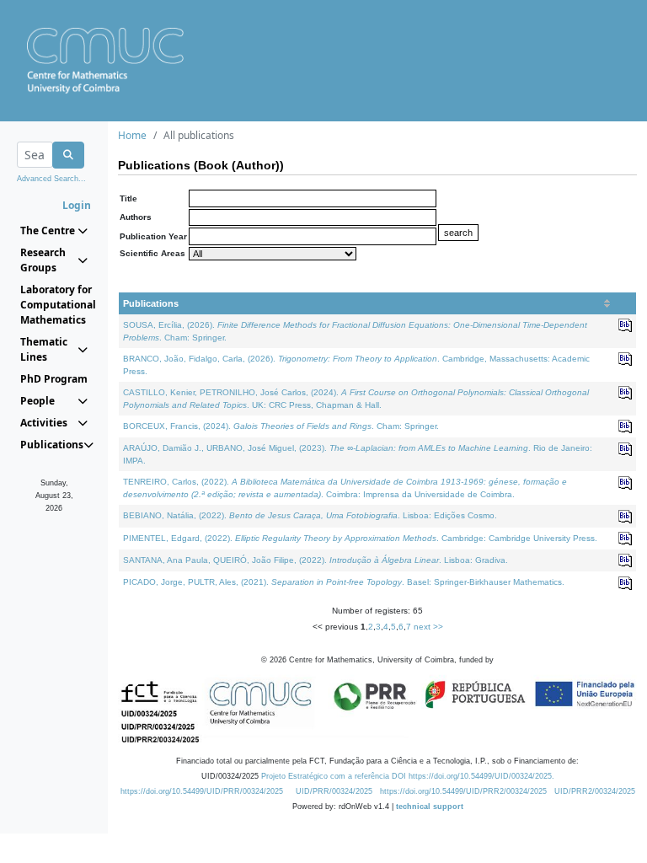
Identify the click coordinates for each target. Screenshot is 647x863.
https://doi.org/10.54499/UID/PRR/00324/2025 (201, 791)
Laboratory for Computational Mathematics (54, 304)
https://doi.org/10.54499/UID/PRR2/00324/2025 (463, 791)
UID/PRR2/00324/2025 (594, 791)
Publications (151, 303)
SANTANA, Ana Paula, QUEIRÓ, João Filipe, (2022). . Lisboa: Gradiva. (315, 560)
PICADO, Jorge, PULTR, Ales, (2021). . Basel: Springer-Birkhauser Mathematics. (343, 582)
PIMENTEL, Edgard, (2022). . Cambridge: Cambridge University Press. (360, 538)
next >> (428, 626)
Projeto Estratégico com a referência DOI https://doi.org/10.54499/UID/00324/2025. (407, 776)
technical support (429, 806)
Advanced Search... (51, 178)
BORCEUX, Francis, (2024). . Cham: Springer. (281, 426)
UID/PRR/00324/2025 (334, 791)
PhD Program (54, 379)
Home (132, 135)
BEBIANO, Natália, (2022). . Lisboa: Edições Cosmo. (310, 515)
